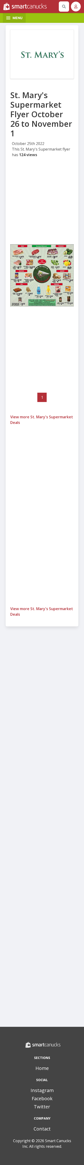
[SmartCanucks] (30, 6)
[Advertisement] (42, 202)
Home (42, 1068)
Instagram (42, 1090)
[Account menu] (76, 6)
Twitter (42, 1106)
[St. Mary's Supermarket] (42, 54)
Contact (42, 1129)
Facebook (42, 1098)
